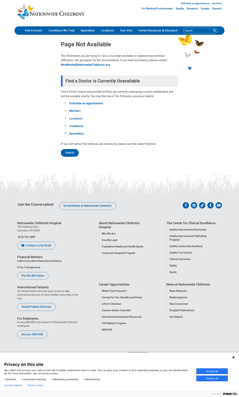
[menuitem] (33, 30)
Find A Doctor (33, 30)
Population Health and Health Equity (122, 246)
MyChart (217, 3)
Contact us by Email (38, 245)
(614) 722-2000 (26, 237)
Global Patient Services (36, 306)
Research (192, 8)
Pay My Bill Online (33, 275)
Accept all (212, 371)
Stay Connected (178, 303)
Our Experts (176, 316)
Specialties (88, 30)
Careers (217, 8)
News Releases (178, 291)
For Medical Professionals (157, 8)
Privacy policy (35, 385)
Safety (173, 265)
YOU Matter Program (114, 323)
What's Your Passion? (114, 291)
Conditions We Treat (61, 30)
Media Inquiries (178, 297)
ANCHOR (107, 329)
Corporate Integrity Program (118, 253)
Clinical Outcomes (180, 259)
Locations (107, 30)
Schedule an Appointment (195, 3)
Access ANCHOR (32, 334)
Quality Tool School (180, 252)
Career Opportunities (114, 284)
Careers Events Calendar (116, 310)
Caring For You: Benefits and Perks (122, 297)
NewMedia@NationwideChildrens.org (85, 64)
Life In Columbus (111, 303)
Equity (173, 272)
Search (69, 152)
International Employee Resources (122, 316)
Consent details (13, 385)
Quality (180, 8)
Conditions (76, 126)
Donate (205, 8)
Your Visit (126, 30)
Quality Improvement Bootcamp (187, 229)
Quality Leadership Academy (185, 246)
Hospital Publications (181, 310)
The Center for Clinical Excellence (190, 223)
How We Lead (109, 240)
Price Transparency (28, 267)
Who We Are (108, 233)
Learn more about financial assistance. (39, 260)
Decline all (212, 378)
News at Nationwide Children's (188, 284)
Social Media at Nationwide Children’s (88, 205)
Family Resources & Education (158, 30)
